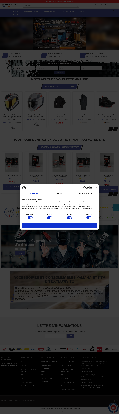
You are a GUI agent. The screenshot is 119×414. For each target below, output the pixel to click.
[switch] (49, 217)
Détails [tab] (59, 193)
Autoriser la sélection (59, 225)
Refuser (34, 225)
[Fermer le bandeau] (96, 187)
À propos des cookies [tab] (85, 193)
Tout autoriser (84, 225)
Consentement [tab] (33, 193)
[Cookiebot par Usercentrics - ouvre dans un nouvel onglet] (84, 187)
